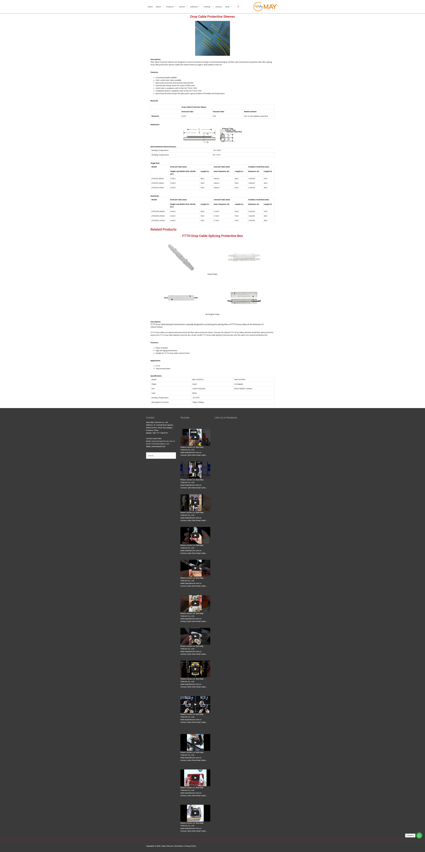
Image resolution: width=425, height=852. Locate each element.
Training (206, 7)
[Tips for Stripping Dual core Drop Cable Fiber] (195, 568)
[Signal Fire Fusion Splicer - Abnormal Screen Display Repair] (195, 813)
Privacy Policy (190, 846)
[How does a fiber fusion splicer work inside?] (195, 470)
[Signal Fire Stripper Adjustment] (195, 636)
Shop (227, 7)
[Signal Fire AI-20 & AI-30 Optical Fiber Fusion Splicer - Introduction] (195, 704)
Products (170, 7)
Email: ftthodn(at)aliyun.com (157, 444)
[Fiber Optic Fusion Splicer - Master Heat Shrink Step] (195, 669)
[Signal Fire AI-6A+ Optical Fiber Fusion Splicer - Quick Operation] (195, 603)
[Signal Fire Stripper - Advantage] (195, 535)
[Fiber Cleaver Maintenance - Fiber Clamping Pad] (195, 502)
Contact (218, 7)
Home (150, 7)
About (158, 7)
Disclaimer (179, 846)
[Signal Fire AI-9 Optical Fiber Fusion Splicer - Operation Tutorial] (195, 777)
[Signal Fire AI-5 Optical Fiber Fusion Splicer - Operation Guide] (195, 437)
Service (182, 7)
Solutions (194, 7)
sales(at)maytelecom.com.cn (163, 441)
